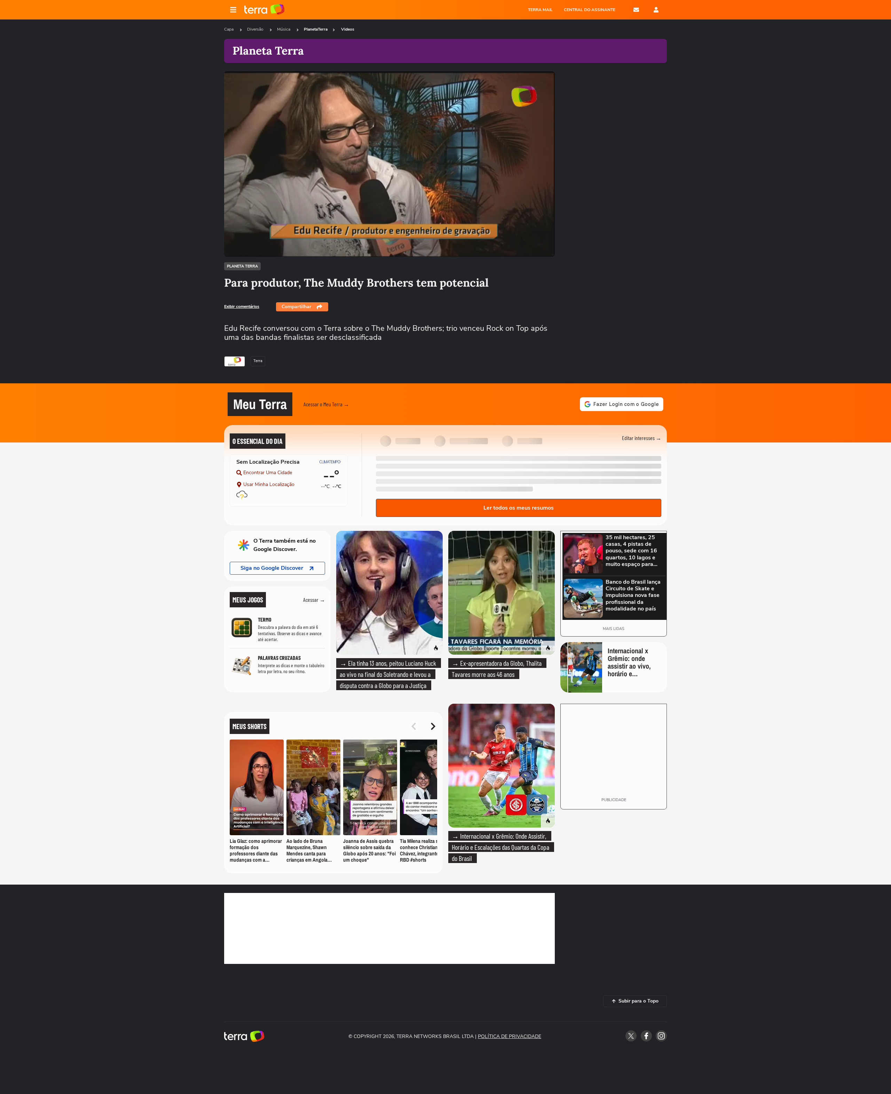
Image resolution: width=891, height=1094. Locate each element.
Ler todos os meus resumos (518, 508)
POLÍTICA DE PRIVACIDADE (509, 1036)
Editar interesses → (641, 437)
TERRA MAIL (540, 10)
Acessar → (314, 599)
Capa (229, 29)
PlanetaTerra (316, 29)
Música (284, 29)
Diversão (256, 29)
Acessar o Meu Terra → (326, 404)
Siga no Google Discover (272, 568)
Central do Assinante (589, 10)
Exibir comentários (241, 306)
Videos (347, 29)
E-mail (636, 10)
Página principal (264, 9)
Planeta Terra (242, 266)
